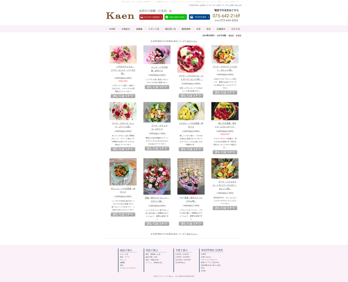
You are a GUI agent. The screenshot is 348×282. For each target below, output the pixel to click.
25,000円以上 (180, 263)
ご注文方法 (192, 5)
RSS (202, 268)
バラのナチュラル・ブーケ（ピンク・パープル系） (123, 70)
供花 (208, 29)
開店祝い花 (170, 29)
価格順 (231, 35)
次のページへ (192, 41)
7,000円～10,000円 (182, 257)
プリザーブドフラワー (128, 268)
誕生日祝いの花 (151, 257)
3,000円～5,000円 (182, 254)
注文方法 (235, 29)
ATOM (203, 271)
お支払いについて (207, 5)
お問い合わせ (234, 5)
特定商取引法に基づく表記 (211, 265)
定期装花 (126, 29)
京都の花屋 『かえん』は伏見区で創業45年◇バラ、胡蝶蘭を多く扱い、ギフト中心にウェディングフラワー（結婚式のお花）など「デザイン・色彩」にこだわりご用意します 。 (181, 1)
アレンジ (123, 260)
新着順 (238, 35)
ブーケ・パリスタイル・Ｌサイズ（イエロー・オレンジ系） (225, 185)
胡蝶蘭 (139, 29)
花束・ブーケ (125, 257)
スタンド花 (153, 29)
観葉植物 (186, 29)
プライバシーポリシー (209, 260)
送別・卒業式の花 (152, 260)
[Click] (123, 96)
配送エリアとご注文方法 (210, 262)
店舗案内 (221, 29)
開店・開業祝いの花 (153, 254)
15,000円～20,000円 (183, 260)
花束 (198, 29)
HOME (112, 29)
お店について (221, 5)
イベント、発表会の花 (154, 263)
